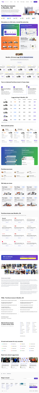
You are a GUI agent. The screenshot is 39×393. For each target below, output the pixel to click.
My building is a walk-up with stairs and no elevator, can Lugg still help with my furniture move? (26, 302)
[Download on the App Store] (30, 385)
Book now (35, 1)
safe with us (24, 41)
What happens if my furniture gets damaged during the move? (9, 313)
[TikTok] (19, 269)
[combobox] (6, 14)
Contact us (12, 385)
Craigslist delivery (8, 385)
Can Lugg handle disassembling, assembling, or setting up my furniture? (6, 307)
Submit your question (3, 318)
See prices (11, 15)
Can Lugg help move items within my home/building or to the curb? (28, 311)
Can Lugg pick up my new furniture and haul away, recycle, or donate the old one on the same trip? (26, 307)
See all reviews (19, 62)
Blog (2, 386)
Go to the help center (9, 318)
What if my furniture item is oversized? (25, 309)
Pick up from (4, 13)
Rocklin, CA (4, 373)
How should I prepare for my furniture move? (6, 311)
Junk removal (7, 388)
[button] (9, 68)
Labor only (7, 389)
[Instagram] (16, 269)
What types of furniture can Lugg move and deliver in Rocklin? (9, 300)
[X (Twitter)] (21, 269)
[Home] (1, 373)
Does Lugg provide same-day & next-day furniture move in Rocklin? (28, 300)
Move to (13, 13)
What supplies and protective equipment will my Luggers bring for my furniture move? (6, 302)
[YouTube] (22, 269)
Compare (3, 385)
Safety (11, 386)
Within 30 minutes (10, 34)
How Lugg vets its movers (24, 154)
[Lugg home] (3, 1)
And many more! (3, 178)
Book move (7, 222)
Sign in (31, 1)
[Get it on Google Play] (34, 385)
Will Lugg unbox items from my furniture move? (7, 309)
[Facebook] (17, 269)
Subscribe (36, 378)
